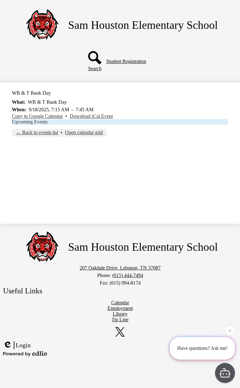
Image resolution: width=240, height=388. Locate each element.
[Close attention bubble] (230, 330)
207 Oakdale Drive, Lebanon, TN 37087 (120, 267)
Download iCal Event (91, 116)
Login (23, 345)
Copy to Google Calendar (37, 116)
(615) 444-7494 (127, 275)
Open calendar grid (84, 132)
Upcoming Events (30, 121)
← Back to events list (37, 132)
